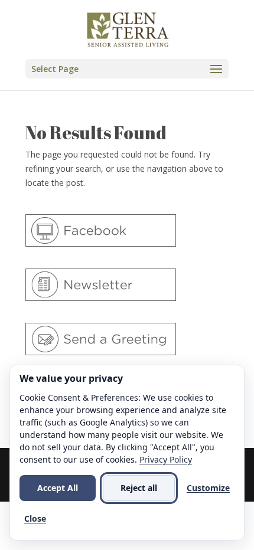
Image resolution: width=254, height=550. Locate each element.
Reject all (139, 487)
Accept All (57, 487)
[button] (127, 68)
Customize (208, 487)
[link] (128, 28)
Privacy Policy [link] (165, 459)
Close (35, 518)
